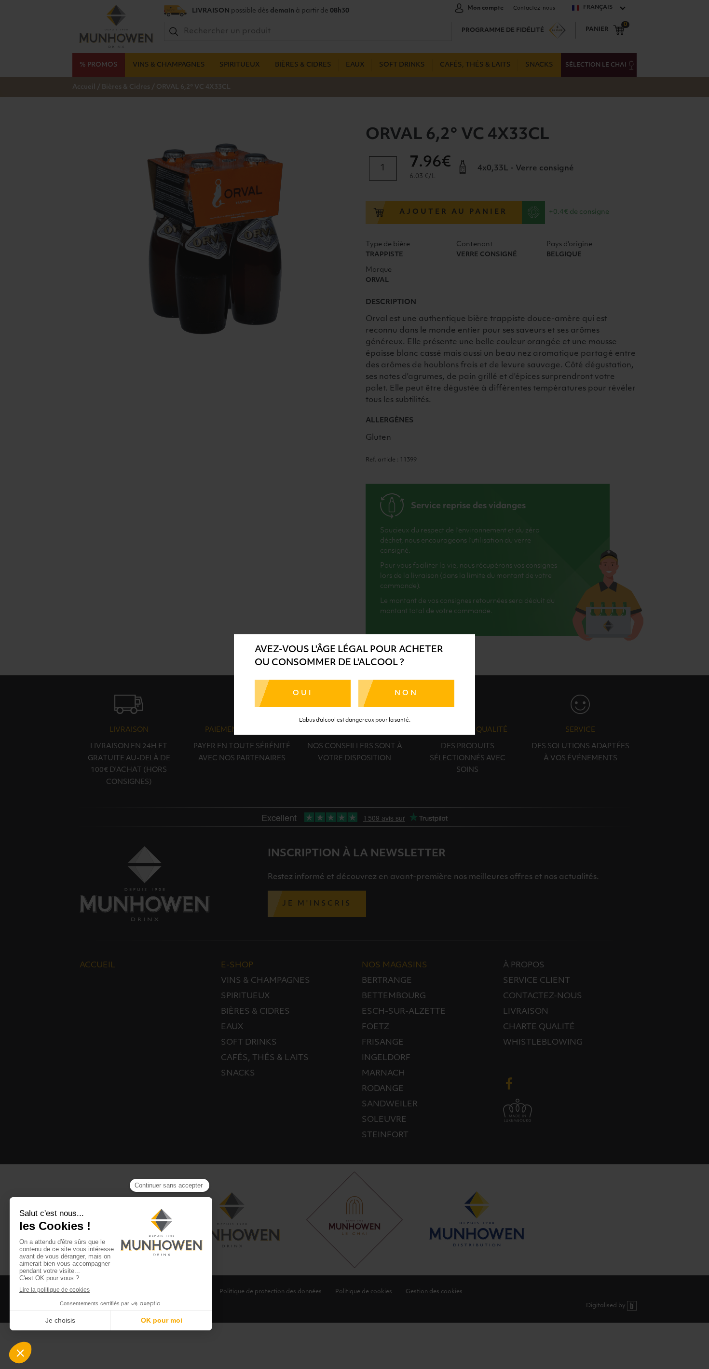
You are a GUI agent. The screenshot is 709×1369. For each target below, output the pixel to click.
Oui (303, 693)
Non (406, 693)
